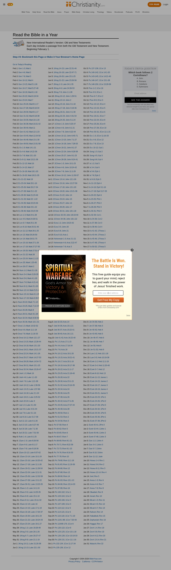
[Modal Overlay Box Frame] (85, 285)
